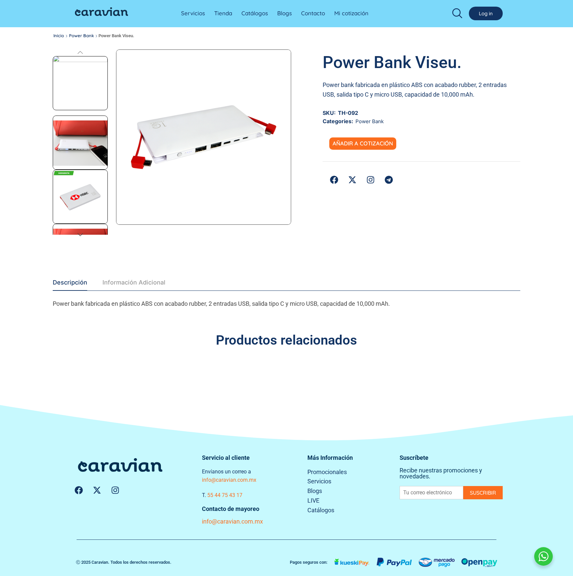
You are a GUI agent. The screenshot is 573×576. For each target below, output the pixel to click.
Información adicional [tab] (133, 282)
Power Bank (81, 35)
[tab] (70, 284)
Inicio (58, 35)
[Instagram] (115, 490)
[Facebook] (78, 490)
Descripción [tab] (70, 282)
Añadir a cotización (363, 143)
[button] (457, 13)
